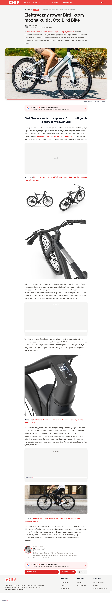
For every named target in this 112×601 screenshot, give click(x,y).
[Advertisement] (56, 318)
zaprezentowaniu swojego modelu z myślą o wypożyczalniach (50, 32)
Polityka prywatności (100, 588)
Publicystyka (67, 2)
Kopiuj (83, 572)
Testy (36, 2)
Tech (28, 2)
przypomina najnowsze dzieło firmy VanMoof (54, 136)
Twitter (65, 572)
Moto (47, 2)
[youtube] (28, 557)
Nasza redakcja (98, 582)
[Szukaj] (105, 2)
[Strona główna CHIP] (14, 2)
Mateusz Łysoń (33, 25)
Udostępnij (31, 572)
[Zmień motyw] (101, 2)
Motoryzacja (65, 588)
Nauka (56, 2)
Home (28, 9)
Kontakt (95, 585)
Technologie (65, 582)
